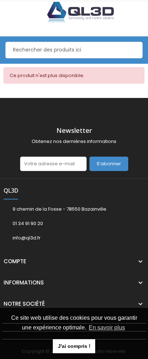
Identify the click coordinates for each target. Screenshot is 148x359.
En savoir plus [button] (107, 327)
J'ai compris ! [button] (74, 346)
